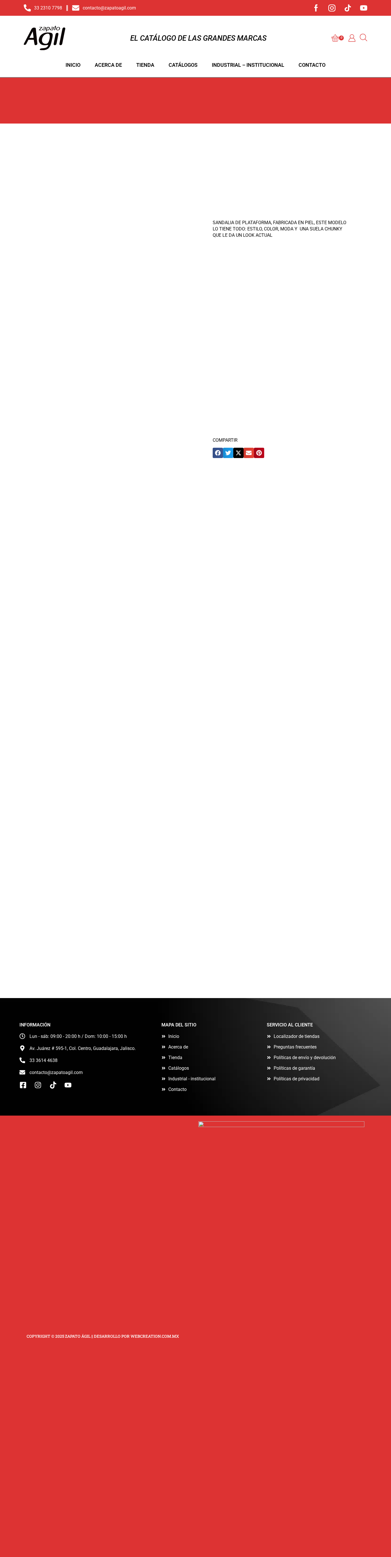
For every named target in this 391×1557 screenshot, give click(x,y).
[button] (337, 38)
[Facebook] (316, 7)
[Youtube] (363, 7)
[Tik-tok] (347, 7)
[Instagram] (331, 7)
